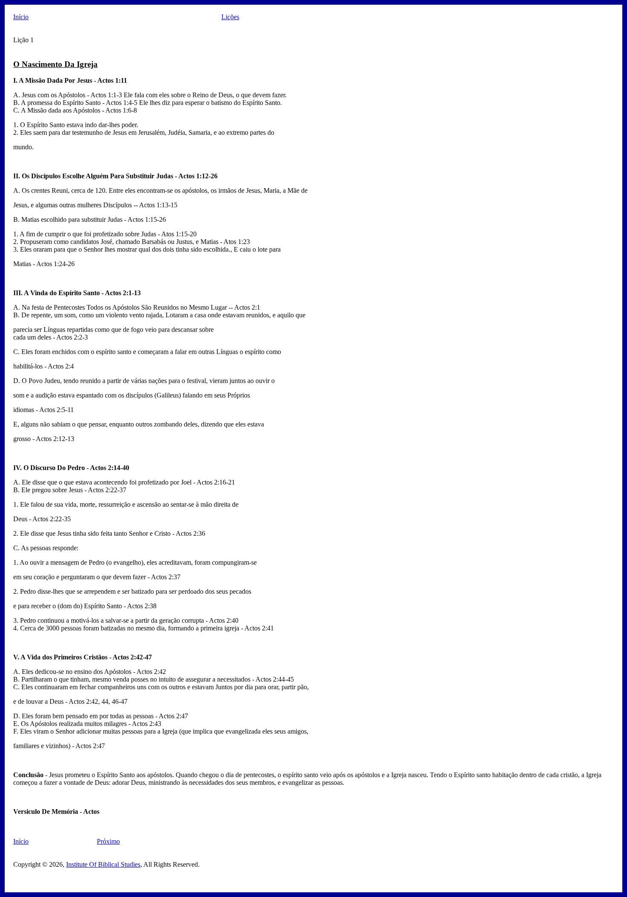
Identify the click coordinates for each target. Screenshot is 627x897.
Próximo (108, 841)
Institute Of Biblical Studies (103, 864)
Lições (230, 16)
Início (21, 16)
